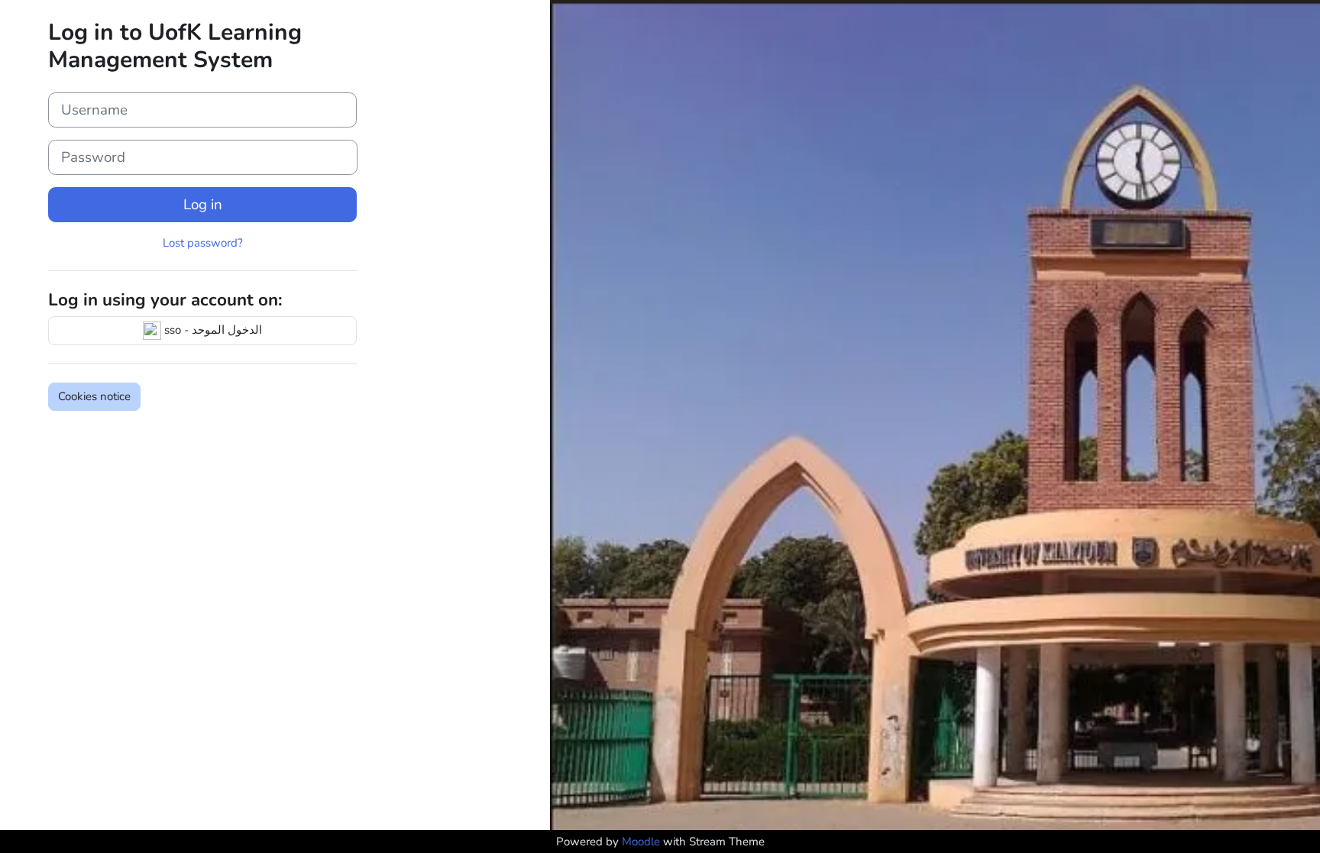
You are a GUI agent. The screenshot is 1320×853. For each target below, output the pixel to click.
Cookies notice (94, 396)
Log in (202, 205)
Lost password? (203, 242)
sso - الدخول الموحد (211, 330)
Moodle (641, 841)
